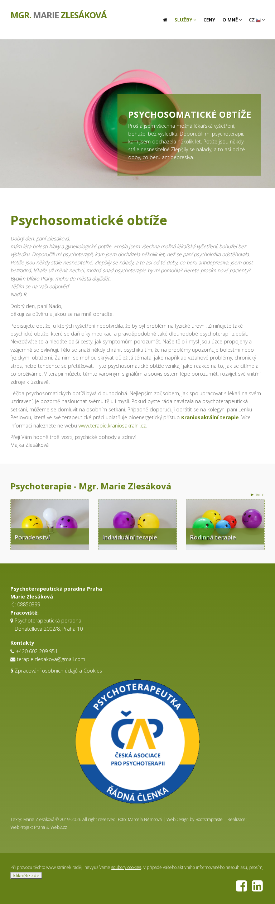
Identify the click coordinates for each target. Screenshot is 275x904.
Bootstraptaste (209, 819)
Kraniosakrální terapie (210, 417)
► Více (257, 495)
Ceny (209, 19)
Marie (58, 14)
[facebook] (241, 889)
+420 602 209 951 (37, 651)
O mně (230, 19)
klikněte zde (26, 875)
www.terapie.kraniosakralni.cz (112, 425)
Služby (183, 19)
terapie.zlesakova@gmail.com (51, 659)
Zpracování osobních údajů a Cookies (56, 670)
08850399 (28, 604)
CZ (252, 19)
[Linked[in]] (257, 889)
